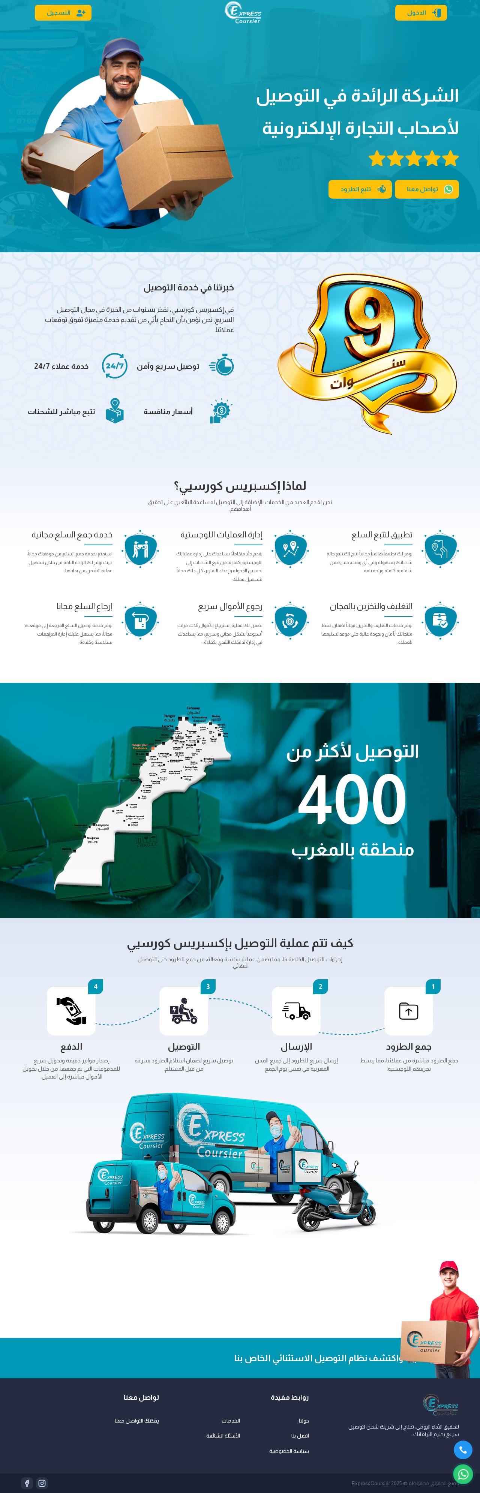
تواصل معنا (422, 189)
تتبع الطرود (355, 189)
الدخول (416, 12)
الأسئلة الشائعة (223, 1436)
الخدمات (231, 1421)
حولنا (304, 1421)
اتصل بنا (300, 1436)
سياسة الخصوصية (289, 1451)
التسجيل (58, 12)
